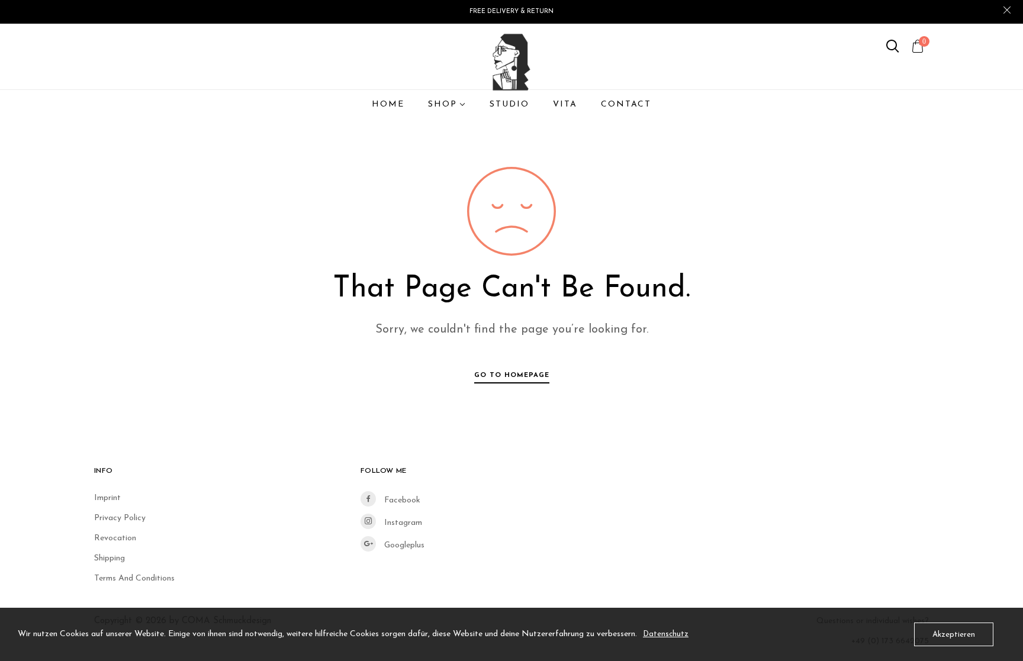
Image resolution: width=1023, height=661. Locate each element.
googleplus (403, 545)
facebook (401, 500)
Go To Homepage (511, 375)
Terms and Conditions (134, 578)
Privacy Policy (120, 518)
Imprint (107, 498)
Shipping (109, 558)
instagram (402, 522)
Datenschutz (666, 634)
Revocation (115, 538)
